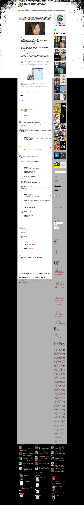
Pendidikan (61, 347)
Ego (61, 381)
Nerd (61, 426)
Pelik (54, 372)
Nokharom (59, 436)
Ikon (54, 424)
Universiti (55, 365)
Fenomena (58, 412)
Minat (63, 404)
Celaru (58, 377)
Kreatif (57, 404)
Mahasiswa (60, 404)
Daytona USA (61, 416)
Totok (54, 440)
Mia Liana (21, 474)
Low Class (55, 409)
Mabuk (58, 409)
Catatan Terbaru (21, 280)
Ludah (54, 426)
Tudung (58, 440)
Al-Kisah (57, 349)
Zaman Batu (62, 385)
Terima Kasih (63, 429)
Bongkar (63, 421)
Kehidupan (55, 347)
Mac (55, 329)
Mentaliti (64, 344)
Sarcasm (61, 372)
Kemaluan (56, 378)
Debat (63, 401)
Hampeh (62, 412)
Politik (59, 341)
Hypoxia (59, 10)
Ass (57, 421)
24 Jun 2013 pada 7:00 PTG (28, 129)
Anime (59, 344)
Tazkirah (58, 364)
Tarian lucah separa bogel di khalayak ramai (59, 318)
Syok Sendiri (55, 397)
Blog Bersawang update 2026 (43, 483)
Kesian (55, 356)
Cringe (55, 398)
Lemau (57, 418)
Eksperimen (61, 345)
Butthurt (55, 377)
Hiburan (58, 343)
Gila (64, 365)
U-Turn (62, 440)
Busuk (63, 390)
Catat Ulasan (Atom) (24, 282)
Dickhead (58, 432)
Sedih (54, 354)
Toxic (59, 406)
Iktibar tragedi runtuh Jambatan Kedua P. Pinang (59, 311)
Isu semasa (61, 340)
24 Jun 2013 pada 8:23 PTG (28, 181)
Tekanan (55, 406)
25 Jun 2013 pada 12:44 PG (31, 211)
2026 (55, 244)
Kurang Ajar (62, 361)
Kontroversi (58, 373)
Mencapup (55, 414)
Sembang (60, 405)
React (61, 384)
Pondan (54, 380)
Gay (58, 369)
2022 (55, 249)
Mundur (55, 370)
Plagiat (64, 396)
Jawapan (60, 434)
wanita (58, 394)
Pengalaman (59, 370)
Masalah (56, 353)
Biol (63, 370)
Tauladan (61, 380)
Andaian (60, 430)
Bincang (59, 356)
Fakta (56, 366)
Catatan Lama (49, 280)
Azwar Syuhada (22, 493)
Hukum (63, 402)
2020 (55, 251)
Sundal (60, 429)
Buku (60, 390)
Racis (57, 438)
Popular (62, 368)
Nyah (63, 426)
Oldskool (62, 436)
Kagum (63, 434)
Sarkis (59, 376)
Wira (57, 441)
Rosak (61, 374)
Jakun (60, 413)
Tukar (60, 440)
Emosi (64, 392)
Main (56, 426)
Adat (64, 406)
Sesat (58, 410)
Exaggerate (55, 402)
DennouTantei (25, 211)
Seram (64, 374)
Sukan (61, 357)
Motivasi (49, 10)
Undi (63, 420)
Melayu (64, 341)
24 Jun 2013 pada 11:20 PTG (31, 207)
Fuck (58, 402)
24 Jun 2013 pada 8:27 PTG (31, 109)
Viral (54, 350)
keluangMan (63, 441)
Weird (62, 406)
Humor (54, 408)
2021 (55, 250)
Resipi (54, 428)
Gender (60, 358)
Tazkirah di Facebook (22, 491)
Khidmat (58, 425)
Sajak (56, 376)
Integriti (56, 424)
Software (58, 429)
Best (60, 354)
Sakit (57, 372)
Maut (64, 418)
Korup (63, 413)
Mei (55, 327)
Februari (56, 330)
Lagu (54, 343)
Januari (56, 331)
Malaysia (55, 344)
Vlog (64, 440)
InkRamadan (54, 10)
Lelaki (54, 418)
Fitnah (59, 366)
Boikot (59, 388)
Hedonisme (55, 433)
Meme (60, 386)
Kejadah (57, 408)
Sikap (56, 345)
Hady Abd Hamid (23, 254)
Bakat (59, 421)
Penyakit (58, 396)
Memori (56, 389)
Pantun (55, 437)
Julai (56, 265)
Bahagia (62, 400)
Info (64, 348)
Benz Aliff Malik (57, 177)
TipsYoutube (41, 10)
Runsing (57, 428)
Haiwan (60, 402)
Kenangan (60, 378)
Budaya (59, 352)
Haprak (61, 398)
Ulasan (55, 348)
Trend (57, 354)
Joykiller (37, 474)
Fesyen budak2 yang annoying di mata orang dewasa (59, 302)
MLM (63, 373)
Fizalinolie (21, 480)
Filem (54, 362)
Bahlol (64, 400)
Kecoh (63, 424)
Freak (55, 417)
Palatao (64, 436)
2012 (55, 333)
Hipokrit (55, 369)
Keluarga (64, 354)
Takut (55, 385)
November (56, 261)
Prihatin (64, 409)
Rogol (57, 380)
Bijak (61, 397)
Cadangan (55, 422)
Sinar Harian (45, 87)
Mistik (60, 414)
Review (55, 357)
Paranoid (58, 437)
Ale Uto (59, 397)
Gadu (63, 432)
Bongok (61, 401)
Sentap (62, 428)
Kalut (61, 424)
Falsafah (61, 432)
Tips (55, 352)
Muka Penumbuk (55, 436)
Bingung (64, 397)
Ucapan (58, 382)
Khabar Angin (62, 417)
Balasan (23, 239)
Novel (46, 10)
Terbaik (61, 389)
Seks (62, 365)
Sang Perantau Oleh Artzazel (43, 477)
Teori (57, 406)
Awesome (63, 430)
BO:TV (37, 10)
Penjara (60, 437)
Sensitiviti (56, 410)
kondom (54, 442)
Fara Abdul (22, 129)
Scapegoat (59, 428)
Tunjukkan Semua (63, 501)
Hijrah (57, 433)
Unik (58, 430)
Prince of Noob (26, 15)
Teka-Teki (61, 392)
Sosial (58, 357)
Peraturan (61, 396)
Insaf (59, 417)
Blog (64, 357)
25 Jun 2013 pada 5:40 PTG (31, 248)
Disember (56, 260)
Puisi (57, 374)
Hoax (55, 413)
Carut (59, 422)
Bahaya (64, 382)
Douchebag (58, 381)
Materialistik (59, 426)
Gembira (58, 398)
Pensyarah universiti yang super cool (60, 286)
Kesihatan (58, 384)
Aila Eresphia (56, 176)
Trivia (56, 440)
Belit (61, 421)
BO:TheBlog (21, 10)
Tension (58, 420)
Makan (54, 374)
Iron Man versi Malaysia (58, 309)
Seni (62, 343)
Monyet (63, 414)
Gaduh (59, 360)
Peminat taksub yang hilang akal (59, 271)
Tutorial (56, 360)
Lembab (63, 408)
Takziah (55, 420)
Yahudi (63, 410)
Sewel (64, 428)
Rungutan (64, 438)
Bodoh (63, 360)
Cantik (57, 422)
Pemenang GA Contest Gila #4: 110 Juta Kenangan (59, 283)
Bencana (61, 394)
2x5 (55, 381)
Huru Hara (60, 433)
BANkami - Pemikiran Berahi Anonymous (57, 485)
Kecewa (55, 368)
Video (62, 342)
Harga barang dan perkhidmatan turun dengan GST (59, 304)
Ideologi (63, 433)
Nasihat (62, 349)
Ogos (56, 264)
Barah (55, 401)
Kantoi (64, 377)
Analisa (57, 400)
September (56, 263)
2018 (55, 253)
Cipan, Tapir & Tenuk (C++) (55, 495)
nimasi (56, 442)
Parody (63, 366)
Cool (61, 422)
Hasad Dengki (56, 393)
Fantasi (54, 384)
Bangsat (59, 365)
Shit (63, 405)
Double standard (63, 388)
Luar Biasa (63, 425)
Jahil (63, 393)
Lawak (63, 337)
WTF (57, 390)
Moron (55, 396)
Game (55, 341)
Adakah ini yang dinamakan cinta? (59, 305)
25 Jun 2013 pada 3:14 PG (30, 240)
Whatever (55, 421)
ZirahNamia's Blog (26, 111)
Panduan (64, 352)
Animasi (59, 338)
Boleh (58, 401)
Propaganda (55, 438)
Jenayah (62, 369)
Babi (59, 400)
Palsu (54, 405)
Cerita (55, 340)
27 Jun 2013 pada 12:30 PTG (30, 254)
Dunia (56, 358)
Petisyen (63, 437)
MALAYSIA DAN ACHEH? (58, 476)
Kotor (54, 404)
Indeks (54, 434)
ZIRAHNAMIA (25, 109)
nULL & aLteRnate (38, 495)
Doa (64, 416)
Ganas (54, 386)
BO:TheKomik (26, 10)
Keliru (54, 364)
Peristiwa (57, 342)
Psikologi (64, 386)
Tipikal (54, 430)
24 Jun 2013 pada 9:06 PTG (31, 194)
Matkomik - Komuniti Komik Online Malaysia (42, 476)
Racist (63, 356)
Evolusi (55, 412)
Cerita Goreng (56, 180)
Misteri (58, 414)
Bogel (55, 416)
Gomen (60, 348)
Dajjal (63, 422)
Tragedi (62, 364)
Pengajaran (60, 350)
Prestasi (55, 392)
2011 (55, 334)
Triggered (61, 420)
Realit (59, 438)
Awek (63, 353)
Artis (60, 353)
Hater (64, 412)
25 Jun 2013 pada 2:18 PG (30, 215)
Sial (63, 376)
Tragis (61, 410)
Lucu (58, 368)
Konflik (64, 398)
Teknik (54, 400)
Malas (64, 381)
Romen (54, 394)
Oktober (56, 262)
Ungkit (56, 430)
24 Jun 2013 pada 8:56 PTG (31, 137)
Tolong (58, 385)
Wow (60, 441)
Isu (61, 377)
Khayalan (60, 408)
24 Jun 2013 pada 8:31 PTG (31, 167)
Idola (57, 417)
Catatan (58, 416)
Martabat (62, 418)
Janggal (57, 434)
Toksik (64, 380)
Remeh (61, 438)
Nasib (58, 389)
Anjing (61, 382)
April (56, 328)
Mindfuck (61, 409)
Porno (57, 405)
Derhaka (55, 432)
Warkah (55, 441)
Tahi (63, 358)
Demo (58, 362)
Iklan (62, 362)
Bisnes (58, 361)
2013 (55, 259)
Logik (59, 418)
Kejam (57, 386)
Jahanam (60, 393)
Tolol (55, 382)
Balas (22, 126)
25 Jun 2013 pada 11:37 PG (31, 244)
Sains (64, 384)
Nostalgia (56, 388)
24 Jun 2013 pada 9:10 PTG (31, 171)
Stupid (57, 392)
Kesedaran (55, 425)
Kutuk (64, 378)
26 (50, 15)
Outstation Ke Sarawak (26, 475)
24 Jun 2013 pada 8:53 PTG (28, 186)
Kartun (55, 337)
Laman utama (35, 280)
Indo (57, 413)
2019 (55, 252)
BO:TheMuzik (32, 10)
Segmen (63, 10)
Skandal (55, 429)
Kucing (60, 425)
